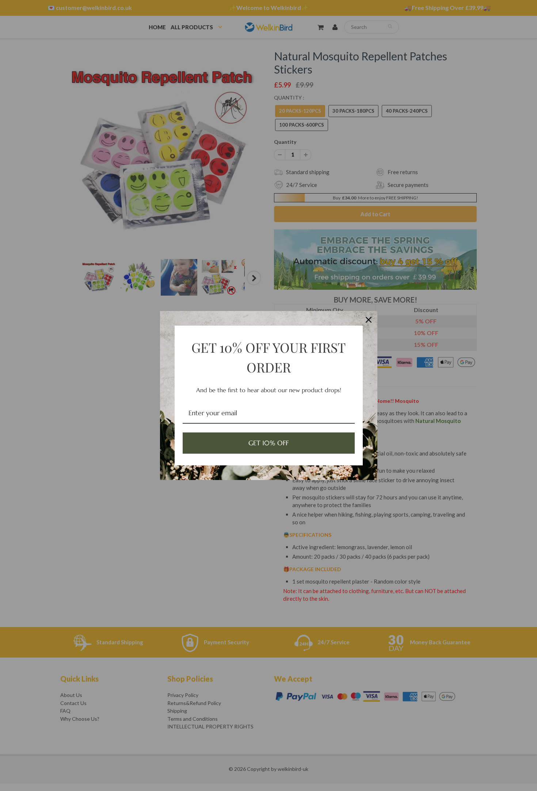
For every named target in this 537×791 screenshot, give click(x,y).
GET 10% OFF (268, 443)
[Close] (368, 320)
